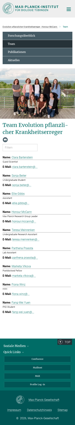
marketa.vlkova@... (24, 275)
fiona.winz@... (21, 294)
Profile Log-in (37, 384)
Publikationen (17, 52)
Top (67, 342)
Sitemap (63, 410)
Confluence (37, 359)
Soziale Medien (14, 346)
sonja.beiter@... (21, 185)
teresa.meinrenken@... (25, 239)
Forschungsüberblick (21, 35)
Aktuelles (14, 60)
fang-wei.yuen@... (23, 312)
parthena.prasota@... (25, 257)
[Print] (5, 139)
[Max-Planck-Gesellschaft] (22, 400)
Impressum (14, 410)
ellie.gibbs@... (20, 203)
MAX (37, 376)
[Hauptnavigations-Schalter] (68, 9)
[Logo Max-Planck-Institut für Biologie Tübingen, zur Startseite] (31, 8)
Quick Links (12, 352)
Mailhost (37, 367)
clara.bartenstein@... (25, 166)
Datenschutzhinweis (39, 410)
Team (11, 44)
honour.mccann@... (24, 221)
